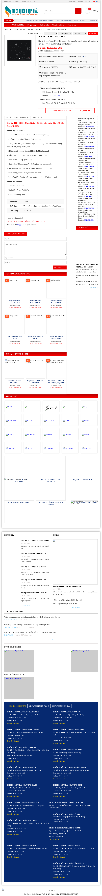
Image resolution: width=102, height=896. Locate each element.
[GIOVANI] (70, 434)
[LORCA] (70, 420)
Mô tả (8, 118)
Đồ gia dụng (31, 25)
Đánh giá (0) (37, 118)
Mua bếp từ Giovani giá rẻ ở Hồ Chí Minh (65, 20)
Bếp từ (30, 29)
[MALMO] (32, 420)
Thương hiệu (44, 25)
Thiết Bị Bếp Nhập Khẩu (50, 894)
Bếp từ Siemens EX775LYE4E (56, 301)
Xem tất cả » (93, 288)
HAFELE (63, 894)
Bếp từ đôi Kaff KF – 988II (14, 337)
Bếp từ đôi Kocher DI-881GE (35, 337)
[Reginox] (89, 407)
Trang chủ (7, 29)
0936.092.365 (89, 136)
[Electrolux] (89, 448)
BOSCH (70, 894)
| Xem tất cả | (27, 606)
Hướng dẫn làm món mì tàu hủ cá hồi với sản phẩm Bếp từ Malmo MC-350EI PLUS (35, 593)
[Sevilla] (51, 408)
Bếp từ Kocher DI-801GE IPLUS (56, 337)
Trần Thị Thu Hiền (10, 627)
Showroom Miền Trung (39, 706)
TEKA (75, 894)
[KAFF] (32, 434)
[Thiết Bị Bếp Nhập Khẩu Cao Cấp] (21, 11)
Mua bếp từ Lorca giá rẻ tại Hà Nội (86, 281)
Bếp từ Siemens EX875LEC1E (35, 301)
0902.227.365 (54, 96)
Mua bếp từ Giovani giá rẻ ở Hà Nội (87, 285)
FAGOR (85, 56)
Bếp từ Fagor (40, 29)
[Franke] (89, 434)
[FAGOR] (32, 448)
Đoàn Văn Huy (9, 635)
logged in (21, 225)
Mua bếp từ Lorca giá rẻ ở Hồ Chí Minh (33, 20)
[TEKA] (13, 407)
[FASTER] (13, 448)
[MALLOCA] (51, 420)
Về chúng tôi (72, 1)
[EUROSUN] (51, 448)
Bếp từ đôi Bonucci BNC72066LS (14, 382)
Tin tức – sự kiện (58, 25)
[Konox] (89, 420)
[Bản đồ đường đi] (13, 723)
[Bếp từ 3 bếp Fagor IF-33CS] (19, 50)
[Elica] (70, 448)
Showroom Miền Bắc (17, 706)
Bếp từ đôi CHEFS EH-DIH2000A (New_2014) (56, 382)
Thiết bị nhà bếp (18, 25)
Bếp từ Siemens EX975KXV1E (14, 301)
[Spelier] (32, 407)
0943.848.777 (89, 156)
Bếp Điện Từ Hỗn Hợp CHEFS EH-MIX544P (51, 503)
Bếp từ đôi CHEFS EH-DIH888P (35, 382)
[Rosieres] (70, 407)
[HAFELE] (51, 434)
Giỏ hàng (88, 1)
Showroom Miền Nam (61, 706)
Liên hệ (80, 1)
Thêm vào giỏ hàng (62, 111)
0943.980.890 (89, 146)
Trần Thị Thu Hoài (10, 620)
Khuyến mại (72, 25)
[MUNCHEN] (13, 420)
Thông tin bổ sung (21, 118)
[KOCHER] (13, 434)
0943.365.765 (89, 126)
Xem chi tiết (19, 467)
